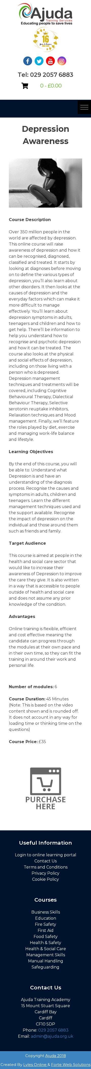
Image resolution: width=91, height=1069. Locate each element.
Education (45, 918)
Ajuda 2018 (55, 1055)
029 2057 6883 (53, 1030)
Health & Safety (45, 942)
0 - (51, 86)
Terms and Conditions (45, 867)
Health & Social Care (45, 948)
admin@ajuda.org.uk (52, 1036)
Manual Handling (45, 961)
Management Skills (45, 954)
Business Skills (45, 912)
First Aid (46, 930)
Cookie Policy (45, 879)
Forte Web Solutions (70, 1064)
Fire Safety (45, 924)
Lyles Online (35, 1064)
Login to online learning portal (45, 855)
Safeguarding (45, 967)
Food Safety (46, 936)
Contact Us (45, 861)
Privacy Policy (45, 873)
